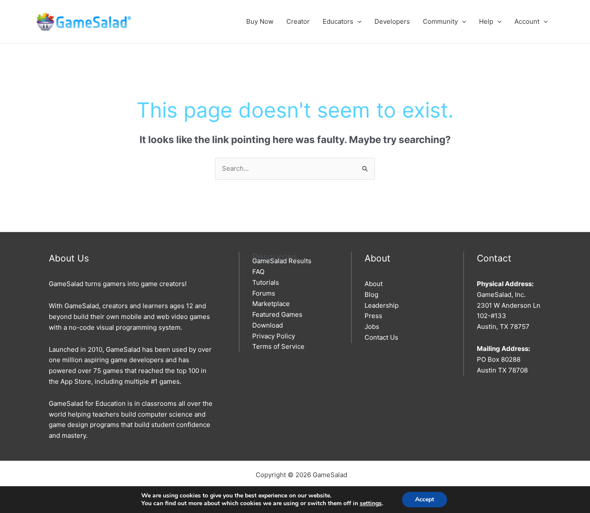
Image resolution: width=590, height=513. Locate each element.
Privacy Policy (273, 336)
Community (440, 21)
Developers (392, 21)
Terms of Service (278, 346)
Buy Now (259, 21)
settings (371, 503)
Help (486, 21)
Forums (263, 293)
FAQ (258, 272)
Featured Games (277, 314)
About (374, 284)
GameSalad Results (281, 261)
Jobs (372, 326)
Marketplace (271, 304)
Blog (371, 294)
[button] (357, 21)
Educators (338, 21)
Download (267, 325)
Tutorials (265, 282)
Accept (424, 499)
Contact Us (381, 337)
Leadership (382, 305)
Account (526, 21)
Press (373, 316)
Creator (298, 21)
